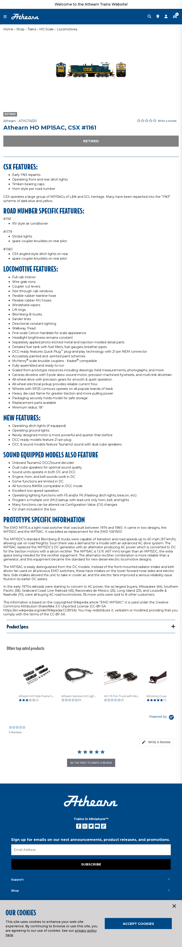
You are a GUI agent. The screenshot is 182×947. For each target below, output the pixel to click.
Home (8, 29)
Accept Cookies (138, 924)
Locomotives (67, 29)
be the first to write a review (91, 763)
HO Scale (46, 29)
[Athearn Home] (25, 16)
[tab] (156, 742)
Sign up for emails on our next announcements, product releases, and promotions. (90, 840)
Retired (91, 141)
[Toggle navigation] (7, 17)
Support (17, 879)
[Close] (174, 906)
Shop (20, 29)
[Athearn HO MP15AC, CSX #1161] (91, 69)
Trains (32, 29)
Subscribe (91, 864)
